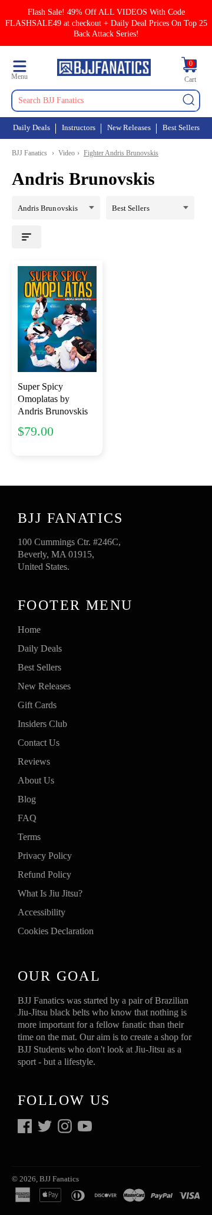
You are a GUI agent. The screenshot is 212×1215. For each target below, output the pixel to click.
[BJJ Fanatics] (104, 69)
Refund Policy (44, 874)
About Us (36, 780)
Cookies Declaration (56, 931)
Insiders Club (42, 724)
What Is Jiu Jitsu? (50, 893)
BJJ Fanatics (29, 153)
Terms (29, 837)
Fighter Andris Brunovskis (121, 153)
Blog (27, 799)
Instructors (78, 127)
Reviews (34, 761)
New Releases (129, 127)
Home (29, 630)
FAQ (27, 818)
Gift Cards (37, 705)
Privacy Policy (45, 856)
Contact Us (38, 743)
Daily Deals (31, 127)
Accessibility (41, 912)
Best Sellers (181, 127)
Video (66, 153)
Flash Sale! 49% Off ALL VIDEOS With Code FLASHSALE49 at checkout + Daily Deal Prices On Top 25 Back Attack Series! (106, 22)
